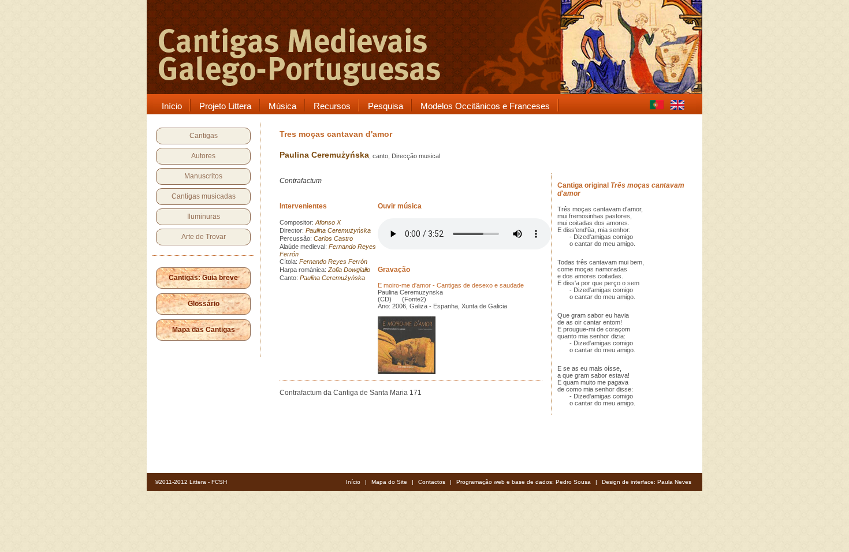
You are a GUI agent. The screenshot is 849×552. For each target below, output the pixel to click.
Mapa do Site (389, 482)
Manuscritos (203, 176)
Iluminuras (203, 216)
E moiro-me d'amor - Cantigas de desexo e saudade (451, 285)
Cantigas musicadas (204, 196)
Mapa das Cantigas (203, 330)
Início (353, 482)
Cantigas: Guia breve (203, 278)
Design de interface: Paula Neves (646, 482)
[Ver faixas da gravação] (406, 371)
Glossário (203, 304)
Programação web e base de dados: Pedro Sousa (523, 482)
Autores (203, 156)
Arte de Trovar (203, 237)
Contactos (431, 482)
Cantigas (203, 136)
